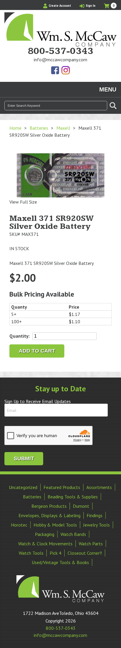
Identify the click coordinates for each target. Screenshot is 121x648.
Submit (24, 458)
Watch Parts (91, 544)
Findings (94, 515)
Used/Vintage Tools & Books (60, 562)
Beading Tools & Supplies (73, 497)
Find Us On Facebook (55, 71)
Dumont (81, 506)
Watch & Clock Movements (45, 544)
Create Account (59, 6)
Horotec (19, 525)
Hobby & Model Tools (55, 525)
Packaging (44, 534)
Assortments (99, 487)
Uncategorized (23, 487)
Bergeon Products (49, 506)
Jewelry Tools (96, 525)
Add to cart (37, 351)
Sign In (90, 6)
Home (15, 128)
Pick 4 (55, 553)
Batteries (39, 128)
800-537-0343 (60, 51)
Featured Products (61, 487)
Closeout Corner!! (85, 553)
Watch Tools (31, 553)
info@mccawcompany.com (60, 59)
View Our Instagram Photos (65, 71)
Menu (107, 89)
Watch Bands (73, 534)
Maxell (63, 128)
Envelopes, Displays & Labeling (49, 515)
